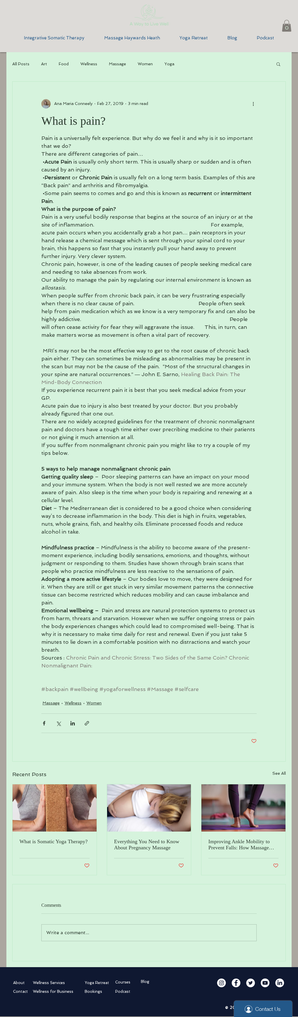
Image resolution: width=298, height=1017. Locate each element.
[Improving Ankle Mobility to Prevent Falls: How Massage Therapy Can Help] (243, 808)
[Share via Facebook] (44, 723)
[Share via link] (87, 723)
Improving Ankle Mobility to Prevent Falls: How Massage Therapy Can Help (239, 845)
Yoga (169, 64)
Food (64, 64)
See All (279, 773)
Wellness (88, 64)
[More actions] (253, 103)
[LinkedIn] (279, 983)
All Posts (20, 64)
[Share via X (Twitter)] (58, 723)
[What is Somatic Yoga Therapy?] (55, 808)
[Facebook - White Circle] (236, 983)
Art (44, 64)
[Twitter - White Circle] (250, 983)
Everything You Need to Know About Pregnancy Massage (146, 845)
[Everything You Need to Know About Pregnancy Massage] (149, 808)
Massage (117, 64)
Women (145, 64)
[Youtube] (265, 983)
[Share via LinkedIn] (72, 723)
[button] (287, 26)
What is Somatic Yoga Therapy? (53, 841)
